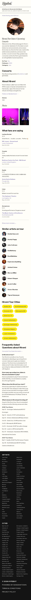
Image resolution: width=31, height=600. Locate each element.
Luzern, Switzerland (7, 143)
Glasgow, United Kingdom (23, 528)
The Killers (19, 495)
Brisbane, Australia (21, 571)
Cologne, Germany (21, 536)
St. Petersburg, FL (6, 536)
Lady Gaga (4, 476)
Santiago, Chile (20, 576)
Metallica (4, 495)
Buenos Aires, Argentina (22, 574)
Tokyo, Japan (19, 567)
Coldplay (4, 467)
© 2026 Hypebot (9, 581)
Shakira (18, 497)
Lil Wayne (19, 461)
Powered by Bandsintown (14, 585)
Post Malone (19, 459)
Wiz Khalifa (19, 518)
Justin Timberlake (21, 467)
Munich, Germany (21, 540)
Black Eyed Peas (20, 503)
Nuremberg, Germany (22, 538)
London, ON (4, 546)
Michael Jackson (6, 505)
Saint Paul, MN (5, 532)
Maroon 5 (4, 470)
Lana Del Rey (20, 465)
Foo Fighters (19, 472)
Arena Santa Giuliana (8, 179)
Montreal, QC (5, 559)
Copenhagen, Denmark (22, 534)
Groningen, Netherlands (10, 324)
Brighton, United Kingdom (22, 530)
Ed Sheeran (4, 472)
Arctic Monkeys (20, 478)
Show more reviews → (9, 223)
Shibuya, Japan (20, 565)
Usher (3, 511)
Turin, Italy (19, 548)
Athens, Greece (20, 542)
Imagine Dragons (6, 499)
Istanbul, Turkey (20, 561)
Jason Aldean (20, 515)
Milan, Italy (19, 546)
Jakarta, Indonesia (21, 569)
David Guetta (20, 482)
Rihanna (4, 484)
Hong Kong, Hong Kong (22, 563)
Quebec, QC (5, 544)
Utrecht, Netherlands (10, 320)
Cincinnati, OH (8, 311)
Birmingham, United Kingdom (23, 526)
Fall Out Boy (19, 484)
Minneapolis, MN (20, 311)
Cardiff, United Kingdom (7, 569)
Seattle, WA (7, 306)
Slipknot (18, 511)
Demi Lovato (19, 490)
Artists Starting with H (8, 15)
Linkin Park (4, 480)
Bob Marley (19, 513)
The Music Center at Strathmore (12, 213)
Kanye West (5, 515)
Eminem (4, 459)
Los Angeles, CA (6, 198)
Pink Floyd (19, 480)
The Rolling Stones (21, 507)
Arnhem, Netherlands (10, 338)
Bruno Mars (4, 461)
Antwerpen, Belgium (9, 329)
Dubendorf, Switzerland (22, 559)
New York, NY (5, 526)
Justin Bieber (5, 478)
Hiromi (16, 15)
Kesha (18, 501)
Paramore (4, 513)
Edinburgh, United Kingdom (8, 574)
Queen (3, 518)
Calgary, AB (5, 542)
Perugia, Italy (5, 181)
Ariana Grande (5, 501)
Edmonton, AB (5, 561)
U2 (2, 492)
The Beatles (4, 488)
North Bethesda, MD (7, 215)
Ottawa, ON (5, 551)
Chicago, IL (4, 530)
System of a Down (21, 476)
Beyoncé (4, 486)
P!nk (3, 509)
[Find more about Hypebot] (15, 3)
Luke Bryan (19, 505)
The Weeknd (5, 490)
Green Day (4, 497)
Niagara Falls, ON (6, 557)
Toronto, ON (4, 553)
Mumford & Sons (20, 488)
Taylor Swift (4, 457)
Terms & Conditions (11, 588)
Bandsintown (21, 74)
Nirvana (18, 470)
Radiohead (19, 492)
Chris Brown (19, 463)
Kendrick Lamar (6, 507)
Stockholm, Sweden (21, 557)
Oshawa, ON (5, 548)
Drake (3, 463)
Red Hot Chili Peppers (7, 482)
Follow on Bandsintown (9, 94)
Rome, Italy (19, 551)
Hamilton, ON (5, 540)
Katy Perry (4, 465)
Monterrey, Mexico (6, 567)
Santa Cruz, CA (8, 315)
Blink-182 (19, 499)
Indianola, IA (5, 528)
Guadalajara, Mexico (7, 565)
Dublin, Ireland (20, 544)
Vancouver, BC (5, 555)
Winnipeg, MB (5, 538)
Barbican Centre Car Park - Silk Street (14, 160)
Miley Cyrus (19, 457)
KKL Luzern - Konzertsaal (10, 141)
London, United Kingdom (9, 162)
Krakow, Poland (20, 553)
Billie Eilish (4, 503)
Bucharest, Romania (21, 555)
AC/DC (18, 474)
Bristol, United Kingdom (7, 576)
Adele (3, 474)
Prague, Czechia (20, 532)
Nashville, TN (5, 534)
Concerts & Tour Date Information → (12, 351)
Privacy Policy (9, 592)
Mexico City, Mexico (6, 563)
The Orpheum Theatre (9, 196)
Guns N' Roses (20, 486)
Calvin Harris (20, 509)
